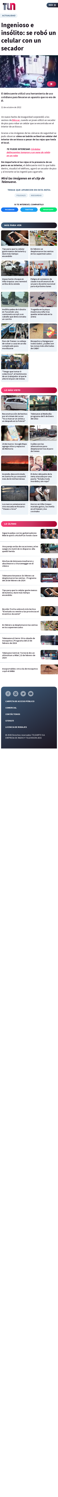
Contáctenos (12, 714)
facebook (9, 210)
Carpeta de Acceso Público (19, 701)
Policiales (21, 195)
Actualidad (8, 15)
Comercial (11, 707)
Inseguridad (36, 195)
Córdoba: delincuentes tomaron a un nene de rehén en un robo (28, 152)
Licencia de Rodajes (16, 727)
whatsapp (48, 210)
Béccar (16, 120)
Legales (9, 720)
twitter (29, 210)
